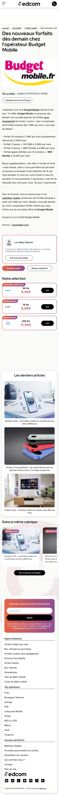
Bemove (43, 788)
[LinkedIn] (12, 780)
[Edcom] (29, 4)
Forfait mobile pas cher (16, 644)
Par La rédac (8, 93)
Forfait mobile (31, 28)
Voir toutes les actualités (30, 573)
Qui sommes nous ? (14, 759)
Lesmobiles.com (20, 224)
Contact (8, 764)
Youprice (9, 734)
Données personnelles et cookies (21, 750)
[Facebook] (18, 780)
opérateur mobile (11, 198)
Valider (29, 618)
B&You (7, 725)
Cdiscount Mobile (13, 711)
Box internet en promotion (17, 649)
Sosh (6, 730)
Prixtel (7, 716)
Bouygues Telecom (14, 697)
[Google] (6, 780)
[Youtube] (25, 780)
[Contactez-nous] (54, 3)
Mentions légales (13, 745)
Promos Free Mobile (14, 658)
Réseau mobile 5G (40, 268)
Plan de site (10, 769)
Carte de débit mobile (15, 681)
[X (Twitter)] (37, 780)
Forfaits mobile (13, 268)
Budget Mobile (31, 109)
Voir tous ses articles (19, 258)
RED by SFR (10, 720)
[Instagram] (31, 780)
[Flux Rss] (43, 780)
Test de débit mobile (15, 677)
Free (6, 692)
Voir (47, 290)
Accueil (5, 28)
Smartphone (10, 672)
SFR (6, 706)
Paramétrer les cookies (16, 755)
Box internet (10, 667)
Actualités (16, 28)
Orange (8, 702)
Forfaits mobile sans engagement (21, 653)
